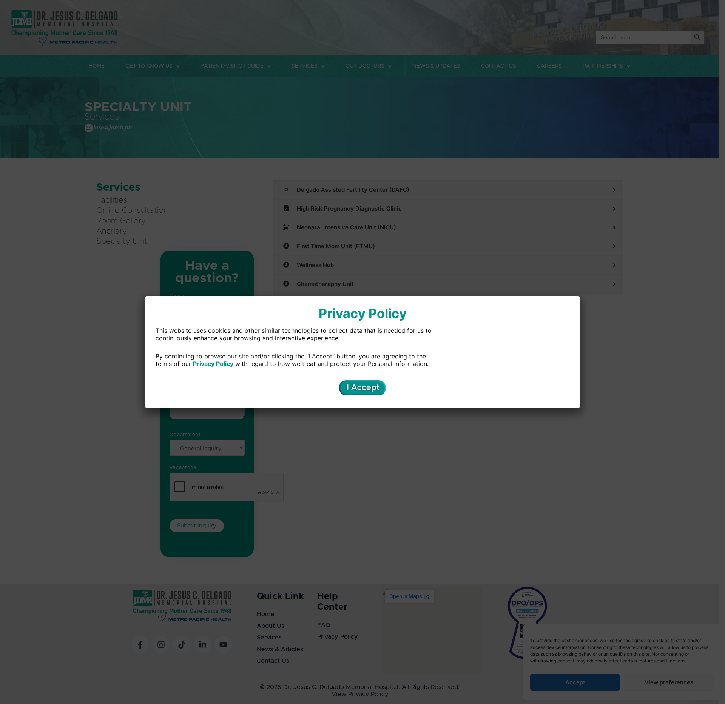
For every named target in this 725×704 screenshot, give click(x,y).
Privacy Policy (213, 363)
